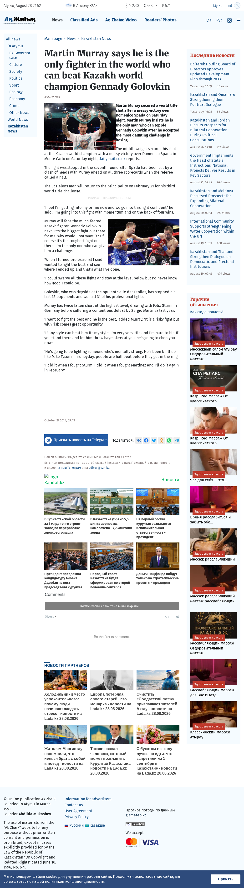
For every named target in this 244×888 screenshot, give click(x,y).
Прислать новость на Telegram (81, 440)
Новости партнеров (66, 665)
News (57, 20)
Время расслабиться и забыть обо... (210, 517)
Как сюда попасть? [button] (206, 312)
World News (18, 119)
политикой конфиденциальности (74, 881)
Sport (14, 85)
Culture (15, 64)
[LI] (136, 800)
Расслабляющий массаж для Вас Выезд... (212, 690)
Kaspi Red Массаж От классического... (209, 396)
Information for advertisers (88, 799)
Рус (219, 20)
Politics (15, 78)
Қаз (208, 20)
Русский (76, 825)
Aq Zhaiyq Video (121, 20)
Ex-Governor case (19, 55)
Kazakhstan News (18, 128)
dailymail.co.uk (112, 158)
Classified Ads (84, 20)
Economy (17, 99)
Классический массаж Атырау (210, 732)
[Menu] (238, 20)
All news (13, 39)
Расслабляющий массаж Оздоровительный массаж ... (212, 645)
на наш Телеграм (68, 467)
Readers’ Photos (160, 20)
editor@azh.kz (99, 467)
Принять (225, 879)
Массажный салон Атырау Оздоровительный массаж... (213, 351)
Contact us (74, 805)
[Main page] (20, 20)
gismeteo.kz (136, 815)
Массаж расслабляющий (212, 556)
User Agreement (78, 811)
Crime (14, 105)
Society (15, 71)
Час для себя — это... (208, 477)
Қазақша (97, 825)
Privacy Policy (77, 817)
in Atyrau (15, 46)
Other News (19, 112)
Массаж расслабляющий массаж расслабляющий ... (212, 598)
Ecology (16, 92)
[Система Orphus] (135, 824)
